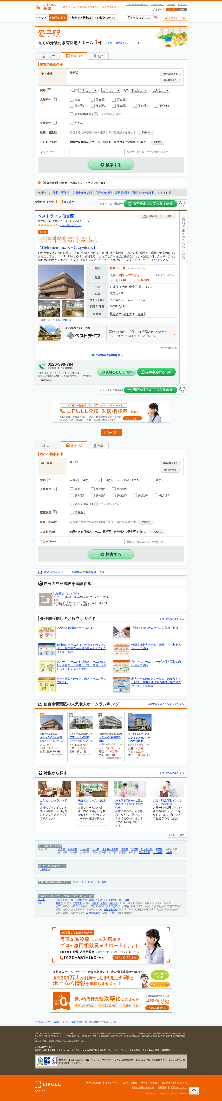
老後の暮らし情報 (151, 1050)
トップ (42, 17)
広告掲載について (157, 5)
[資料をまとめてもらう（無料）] (183, 297)
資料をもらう (120, 372)
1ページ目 (111, 433)
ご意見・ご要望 (129, 1082)
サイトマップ (182, 5)
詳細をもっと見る (165, 274)
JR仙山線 (45, 869)
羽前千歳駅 (144, 852)
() (107, 114)
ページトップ (194, 1093)
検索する (114, 165)
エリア (50, 56)
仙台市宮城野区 (79, 900)
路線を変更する (170, 73)
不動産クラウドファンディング (114, 1050)
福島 (104, 882)
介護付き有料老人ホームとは (123, 43)
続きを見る (161, 260)
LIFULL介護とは (93, 1082)
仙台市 (41, 899)
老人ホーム (64, 1050)
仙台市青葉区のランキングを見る (165, 704)
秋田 (90, 882)
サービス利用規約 (149, 1082)
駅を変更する (170, 80)
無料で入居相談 (81, 17)
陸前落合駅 (147, 849)
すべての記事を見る (173, 619)
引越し (53, 1050)
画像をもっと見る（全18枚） (56, 319)
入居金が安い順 (82, 192)
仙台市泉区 (125, 900)
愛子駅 (159, 849)
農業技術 (166, 1050)
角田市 (103, 903)
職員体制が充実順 (143, 192)
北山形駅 (158, 852)
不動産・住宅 (41, 1050)
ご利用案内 (171, 5)
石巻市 (59, 903)
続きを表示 (46, 380)
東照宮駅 (72, 849)
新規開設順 (122, 192)
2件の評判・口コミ (70, 225)
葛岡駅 (134, 849)
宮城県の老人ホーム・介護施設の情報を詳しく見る (75, 572)
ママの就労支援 (89, 1050)
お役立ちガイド (106, 17)
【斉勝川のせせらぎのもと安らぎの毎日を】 (67, 248)
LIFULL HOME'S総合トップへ (137, 5)
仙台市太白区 (111, 900)
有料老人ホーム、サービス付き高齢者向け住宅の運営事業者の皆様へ (110, 978)
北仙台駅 (84, 849)
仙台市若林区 (95, 900)
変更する (146, 132)
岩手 (83, 882)
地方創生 (76, 1050)
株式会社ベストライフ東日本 (128, 313)
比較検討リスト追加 (159, 216)
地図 (100, 56)
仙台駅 (61, 849)
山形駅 (169, 852)
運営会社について (178, 1087)
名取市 (95, 903)
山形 (97, 882)
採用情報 (162, 1087)
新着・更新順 (61, 192)
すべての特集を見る (173, 773)
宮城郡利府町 (111, 909)
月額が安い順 (103, 192)
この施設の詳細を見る (109, 355)
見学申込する (159, 372)
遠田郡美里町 (93, 912)
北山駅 (95, 849)
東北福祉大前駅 (110, 849)
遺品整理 (136, 1050)
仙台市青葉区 (62, 900)
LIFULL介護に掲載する (143, 1087)
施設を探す (59, 17)
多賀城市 (113, 903)
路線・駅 (76, 56)
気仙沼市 (77, 903)
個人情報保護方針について (174, 1082)
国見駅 (124, 849)
